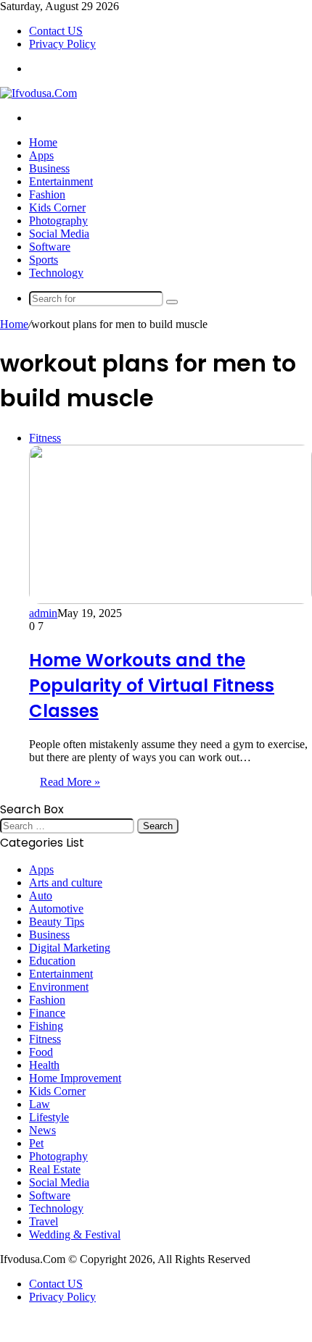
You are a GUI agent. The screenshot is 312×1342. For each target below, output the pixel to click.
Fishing (46, 1026)
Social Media (59, 233)
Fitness (45, 1039)
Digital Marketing (69, 948)
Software (49, 246)
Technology (56, 273)
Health (44, 1065)
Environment (59, 987)
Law (39, 1104)
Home (43, 142)
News (42, 1130)
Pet (36, 1143)
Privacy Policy (62, 44)
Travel (43, 1221)
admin (43, 613)
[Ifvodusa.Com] (38, 93)
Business (49, 168)
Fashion (47, 194)
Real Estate (55, 1169)
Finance (47, 1013)
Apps (41, 155)
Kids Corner (57, 207)
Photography (58, 220)
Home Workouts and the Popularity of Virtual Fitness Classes (151, 685)
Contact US (56, 31)
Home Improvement (75, 1078)
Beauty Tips (56, 921)
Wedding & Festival (74, 1234)
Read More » (70, 782)
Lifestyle (49, 1117)
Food (41, 1052)
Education (52, 961)
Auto (40, 895)
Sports (43, 259)
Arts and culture (65, 882)
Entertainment (61, 181)
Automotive (56, 908)
